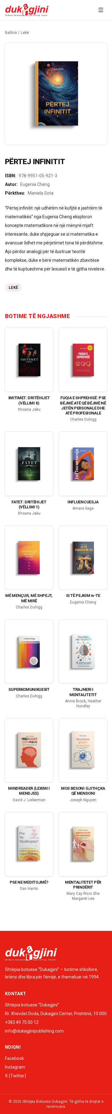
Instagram (15, 1067)
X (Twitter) (15, 1075)
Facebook (14, 1058)
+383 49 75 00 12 (22, 1022)
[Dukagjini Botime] (27, 10)
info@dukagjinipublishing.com (34, 1030)
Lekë (25, 32)
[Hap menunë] (101, 10)
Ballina (11, 32)
